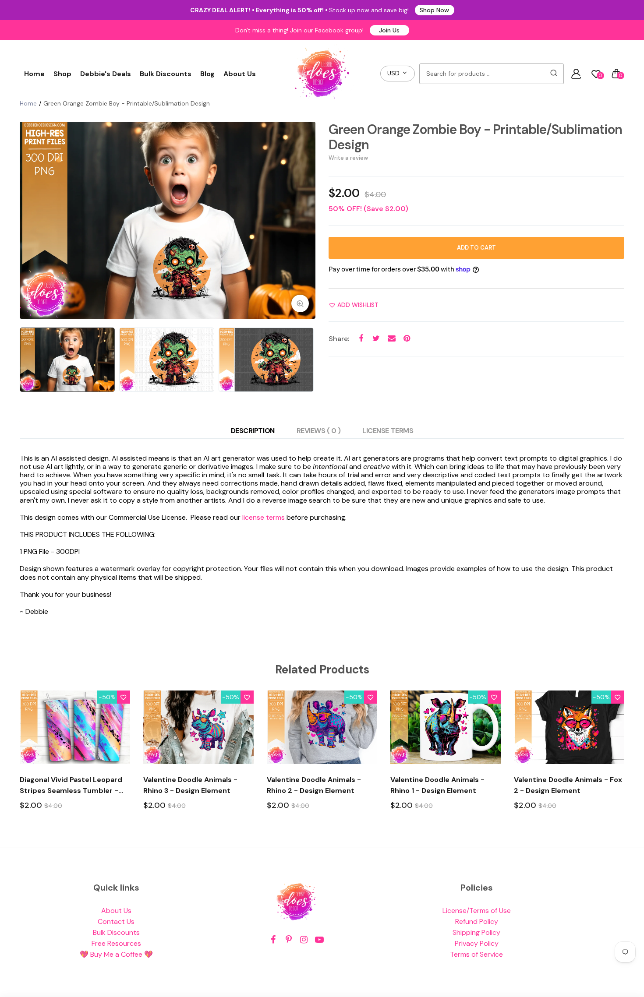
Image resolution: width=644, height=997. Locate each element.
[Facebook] (273, 939)
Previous (28, 220)
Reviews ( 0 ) (319, 430)
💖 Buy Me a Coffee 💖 (116, 954)
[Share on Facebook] (360, 338)
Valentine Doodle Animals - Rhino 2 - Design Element (314, 785)
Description (253, 430)
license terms (263, 517)
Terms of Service (476, 954)
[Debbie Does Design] (322, 73)
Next (306, 220)
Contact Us (116, 921)
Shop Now (434, 10)
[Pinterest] (288, 939)
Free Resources (116, 943)
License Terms (387, 430)
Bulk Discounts (165, 73)
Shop (62, 73)
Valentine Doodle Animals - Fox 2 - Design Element (568, 785)
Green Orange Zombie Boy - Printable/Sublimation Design (475, 137)
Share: (339, 338)
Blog (207, 73)
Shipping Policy (476, 932)
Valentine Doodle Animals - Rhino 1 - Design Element (437, 785)
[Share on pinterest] (406, 338)
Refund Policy (476, 921)
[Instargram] (303, 939)
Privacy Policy (477, 943)
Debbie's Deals (105, 73)
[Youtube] (319, 939)
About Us (239, 73)
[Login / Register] (576, 73)
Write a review (348, 158)
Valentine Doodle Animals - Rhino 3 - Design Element (190, 785)
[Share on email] (391, 338)
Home (34, 73)
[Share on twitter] (376, 338)
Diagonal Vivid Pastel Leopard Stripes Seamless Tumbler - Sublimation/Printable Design (71, 785)
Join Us (389, 30)
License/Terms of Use (476, 910)
